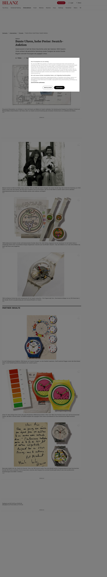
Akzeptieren (59, 87)
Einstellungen (48, 87)
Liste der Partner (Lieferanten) (38, 82)
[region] (54, 75)
